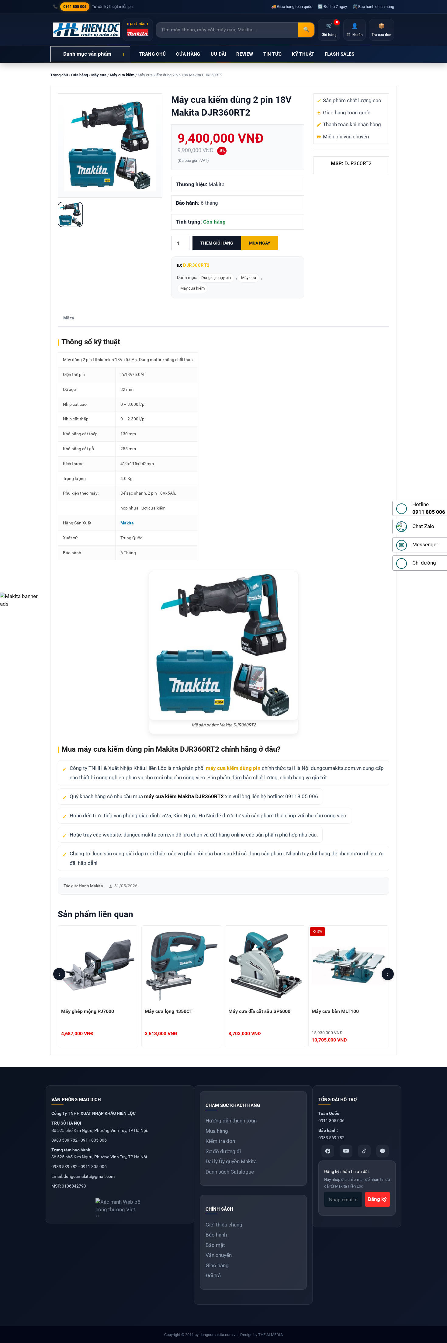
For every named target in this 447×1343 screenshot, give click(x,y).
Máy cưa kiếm (122, 75)
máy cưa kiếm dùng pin (233, 768)
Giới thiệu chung (224, 1225)
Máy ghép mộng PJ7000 (87, 1011)
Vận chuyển (219, 1255)
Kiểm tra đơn (220, 1141)
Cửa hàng (79, 75)
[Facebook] (327, 1151)
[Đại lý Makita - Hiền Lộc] (86, 30)
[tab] (69, 318)
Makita (127, 522)
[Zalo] (382, 1151)
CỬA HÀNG (188, 54)
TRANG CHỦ (152, 54)
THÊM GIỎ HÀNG (216, 243)
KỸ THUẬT (303, 54)
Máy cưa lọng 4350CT (168, 1011)
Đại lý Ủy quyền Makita (231, 1161)
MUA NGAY (259, 243)
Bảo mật (215, 1245)
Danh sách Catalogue (230, 1172)
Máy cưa (98, 75)
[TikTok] (364, 1151)
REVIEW (244, 54)
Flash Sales (339, 54)
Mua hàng (217, 1131)
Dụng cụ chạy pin (216, 277)
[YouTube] (346, 1151)
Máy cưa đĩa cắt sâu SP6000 (259, 1011)
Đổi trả (213, 1275)
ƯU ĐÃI (218, 54)
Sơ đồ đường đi (223, 1151)
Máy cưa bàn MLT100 (335, 1011)
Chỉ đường (424, 563)
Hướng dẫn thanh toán (231, 1121)
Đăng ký (377, 1199)
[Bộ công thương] (119, 1205)
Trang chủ (59, 75)
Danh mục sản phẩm (87, 54)
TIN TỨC (272, 54)
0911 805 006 (74, 6)
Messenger (425, 544)
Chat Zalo (423, 526)
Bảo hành (216, 1235)
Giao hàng (217, 1265)
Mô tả (68, 317)
